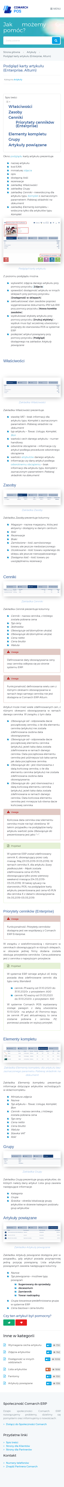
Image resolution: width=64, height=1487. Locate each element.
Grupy (14, 139)
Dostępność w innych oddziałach (21, 1360)
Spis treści (12, 1442)
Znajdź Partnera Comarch (22, 1466)
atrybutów (27, 457)
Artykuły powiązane (28, 145)
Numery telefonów (17, 1462)
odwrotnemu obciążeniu (26, 464)
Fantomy (13, 1376)
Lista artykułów (17, 1369)
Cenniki (16, 117)
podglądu (17, 156)
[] (38, 286)
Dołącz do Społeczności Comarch (26, 1424)
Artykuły (18, 79)
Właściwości (20, 107)
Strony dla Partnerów (19, 1449)
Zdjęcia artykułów (19, 1352)
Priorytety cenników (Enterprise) (35, 124)
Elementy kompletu (27, 134)
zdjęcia (27, 170)
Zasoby (15, 112)
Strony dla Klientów (18, 1446)
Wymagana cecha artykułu (25, 1345)
